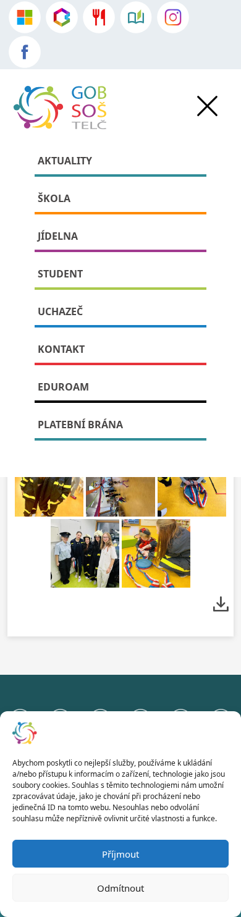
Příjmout (120, 854)
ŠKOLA (54, 198)
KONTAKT (61, 349)
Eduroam (63, 387)
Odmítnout (120, 888)
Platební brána (80, 424)
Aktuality (65, 160)
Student (60, 274)
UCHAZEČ (60, 311)
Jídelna (58, 236)
